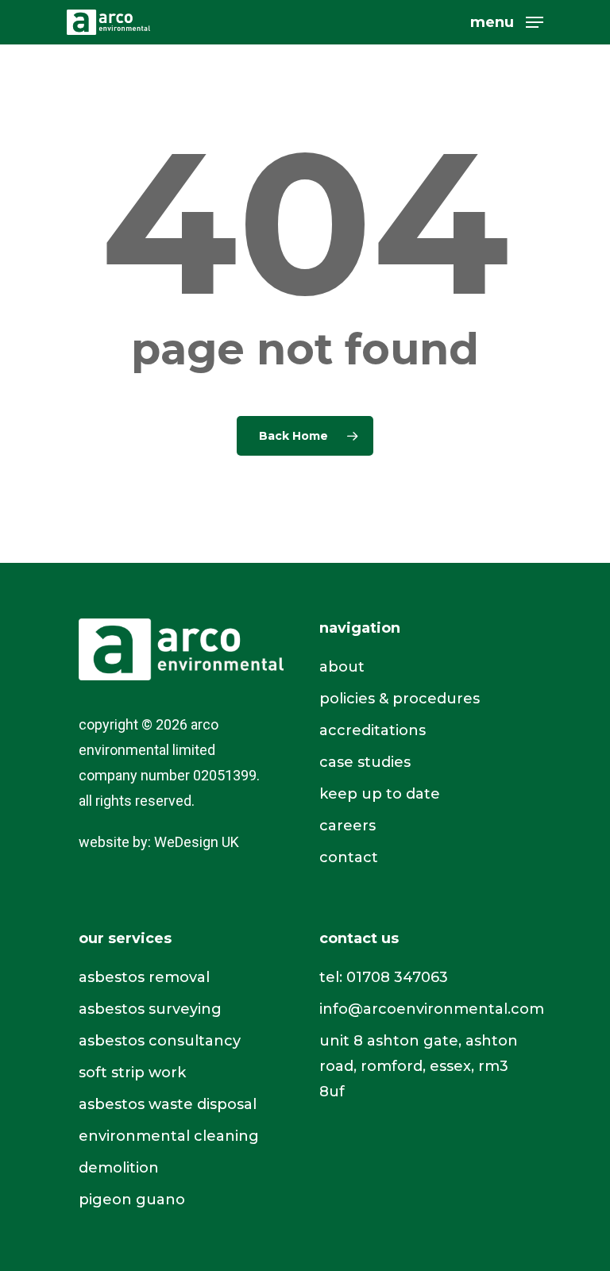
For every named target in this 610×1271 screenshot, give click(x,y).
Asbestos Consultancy (160, 1041)
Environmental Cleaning (169, 1136)
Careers (347, 825)
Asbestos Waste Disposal (168, 1104)
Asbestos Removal (144, 977)
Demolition (119, 1168)
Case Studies (365, 762)
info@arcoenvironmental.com (431, 1009)
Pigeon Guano (132, 1199)
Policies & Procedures (399, 698)
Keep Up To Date (379, 794)
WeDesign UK (196, 842)
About (342, 667)
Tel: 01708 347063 (383, 977)
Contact (348, 857)
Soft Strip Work (132, 1072)
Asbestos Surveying (150, 1009)
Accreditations (372, 730)
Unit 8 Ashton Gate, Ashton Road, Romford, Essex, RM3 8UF (418, 1066)
